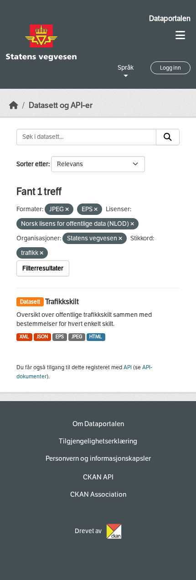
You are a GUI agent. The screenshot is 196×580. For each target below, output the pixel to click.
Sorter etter (32, 164)
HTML (95, 337)
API (128, 367)
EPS (60, 337)
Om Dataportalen (98, 424)
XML (24, 337)
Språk (126, 67)
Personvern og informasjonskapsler (98, 458)
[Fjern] (67, 210)
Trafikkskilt (62, 301)
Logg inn (170, 68)
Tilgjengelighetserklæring (98, 441)
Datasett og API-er (61, 105)
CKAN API (98, 477)
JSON (42, 337)
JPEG (77, 337)
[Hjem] (13, 105)
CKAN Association (98, 494)
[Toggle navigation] (180, 35)
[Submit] (168, 137)
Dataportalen (170, 18)
